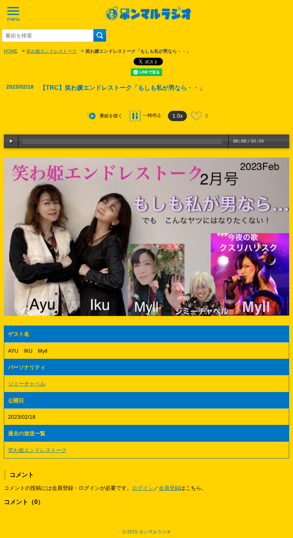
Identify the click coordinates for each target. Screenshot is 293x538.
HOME (11, 51)
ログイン (142, 488)
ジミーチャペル (26, 384)
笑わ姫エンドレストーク (51, 51)
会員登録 (169, 488)
